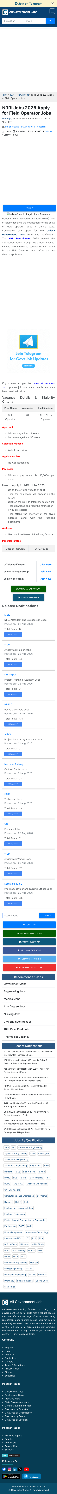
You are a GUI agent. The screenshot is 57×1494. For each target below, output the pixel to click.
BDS (15, 1177)
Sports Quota (42, 1280)
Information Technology (37, 1232)
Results (9, 1439)
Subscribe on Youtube (30, 967)
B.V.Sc (42, 1171)
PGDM (32, 1274)
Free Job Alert (12, 1398)
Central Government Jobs (18, 1405)
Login (8, 1351)
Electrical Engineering (14, 1214)
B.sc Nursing (29, 1171)
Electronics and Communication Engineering (25, 1220)
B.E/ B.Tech (35, 1165)
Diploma (8, 1202)
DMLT (18, 1202)
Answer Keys (11, 1446)
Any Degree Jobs (15, 1006)
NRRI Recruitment (20, 238)
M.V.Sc (31, 1250)
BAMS (7, 1177)
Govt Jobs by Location (16, 1419)
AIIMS (7, 734)
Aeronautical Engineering (30, 1147)
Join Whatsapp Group (29, 589)
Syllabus (9, 1449)
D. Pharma (42, 1196)
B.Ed (46, 1165)
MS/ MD (29, 1268)
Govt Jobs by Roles (15, 1416)
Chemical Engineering (36, 1183)
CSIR (7, 794)
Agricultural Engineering (15, 1153)
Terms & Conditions (15, 1365)
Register (9, 1347)
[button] (52, 3)
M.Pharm (24, 1244)
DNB (26, 1202)
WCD (7, 644)
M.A (41, 1238)
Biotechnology (36, 1177)
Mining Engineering (13, 1268)
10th (6, 1147)
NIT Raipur (10, 674)
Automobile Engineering (15, 1165)
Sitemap (9, 1372)
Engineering (10, 1226)
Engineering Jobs (15, 991)
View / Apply (13, 634)
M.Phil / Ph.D (38, 1244)
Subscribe (30, 925)
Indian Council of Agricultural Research (25, 126)
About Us (9, 1354)
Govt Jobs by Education (17, 1409)
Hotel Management (13, 1232)
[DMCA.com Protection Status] (11, 1455)
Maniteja (6, 118)
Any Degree (43, 1153)
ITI (28, 1238)
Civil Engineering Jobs (18, 1021)
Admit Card (10, 1442)
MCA (15, 1256)
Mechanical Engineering (15, 1262)
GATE (21, 1226)
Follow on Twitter (30, 959)
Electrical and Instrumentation (18, 1208)
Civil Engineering (12, 1190)
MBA (40, 1250)
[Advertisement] (28, 59)
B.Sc (18, 1171)
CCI (6, 823)
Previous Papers (13, 1435)
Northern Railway (14, 764)
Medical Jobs (12, 998)
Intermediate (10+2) (13, 1238)
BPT (48, 1177)
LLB (34, 1238)
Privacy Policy (12, 1368)
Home (4, 94)
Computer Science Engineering (19, 1196)
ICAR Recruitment (19, 94)
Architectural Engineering (16, 1159)
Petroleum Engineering (15, 1274)
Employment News (14, 1395)
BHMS (23, 1177)
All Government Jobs (20, 12)
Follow (29, 208)
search (47, 915)
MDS (23, 1256)
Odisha (48, 131)
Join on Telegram (30, 3)
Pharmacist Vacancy (16, 1036)
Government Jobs (15, 983)
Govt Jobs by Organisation (18, 1412)
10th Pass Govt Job (16, 1029)
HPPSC (8, 704)
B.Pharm (8, 1171)
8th (13, 1147)
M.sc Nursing (18, 1250)
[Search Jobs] (50, 21)
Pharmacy (9, 1280)
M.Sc (6, 1250)
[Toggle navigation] (52, 11)
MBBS (7, 1256)
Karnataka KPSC (13, 883)
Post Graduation (25, 1280)
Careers (9, 1361)
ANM (32, 1153)
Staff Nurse (9, 1286)
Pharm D (42, 1274)
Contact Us (10, 1358)
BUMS (7, 1183)
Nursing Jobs (12, 1014)
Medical (34, 1262)
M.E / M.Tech (10, 1244)
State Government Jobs (17, 1402)
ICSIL (7, 614)
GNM (29, 1226)
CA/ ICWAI (18, 1183)
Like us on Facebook (30, 950)
